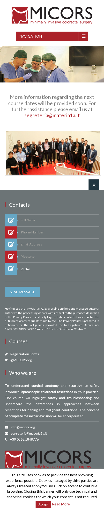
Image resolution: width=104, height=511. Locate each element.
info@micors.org (23, 427)
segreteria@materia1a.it (52, 115)
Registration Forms (24, 354)
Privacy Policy (34, 309)
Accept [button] (43, 504)
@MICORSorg (21, 360)
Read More (61, 504)
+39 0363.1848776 (24, 439)
